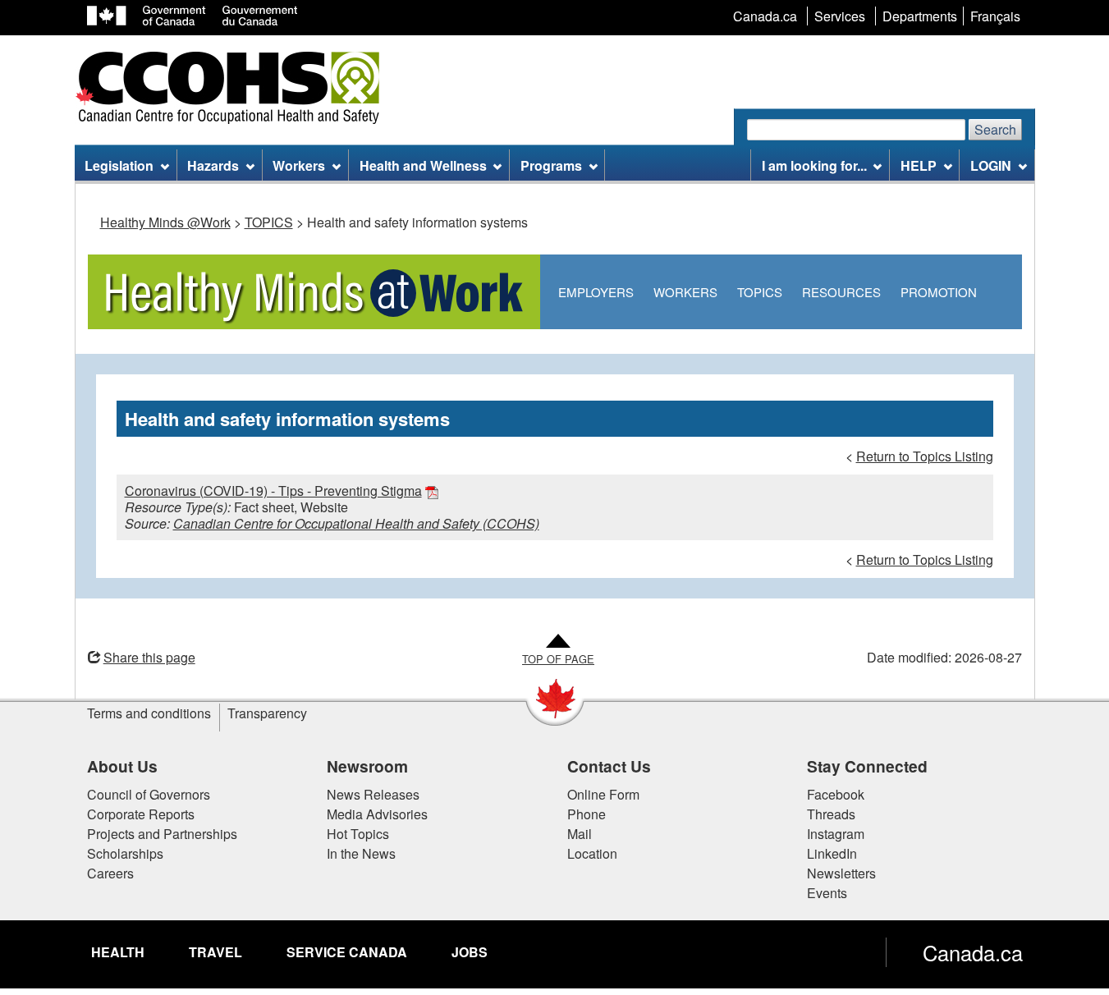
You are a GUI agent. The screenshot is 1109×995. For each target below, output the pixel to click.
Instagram (835, 833)
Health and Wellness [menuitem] (423, 165)
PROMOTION (938, 291)
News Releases (373, 794)
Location (592, 853)
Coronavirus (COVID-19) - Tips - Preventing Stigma (273, 490)
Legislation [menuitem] (119, 165)
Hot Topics (358, 833)
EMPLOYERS (596, 291)
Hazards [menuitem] (213, 165)
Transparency (267, 713)
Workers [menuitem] (299, 165)
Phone (586, 814)
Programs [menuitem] (551, 165)
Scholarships (125, 853)
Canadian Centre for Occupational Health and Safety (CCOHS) (356, 523)
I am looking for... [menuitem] (814, 165)
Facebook (835, 794)
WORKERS (685, 291)
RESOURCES (841, 291)
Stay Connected (867, 765)
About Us (122, 765)
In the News (361, 853)
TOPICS (269, 222)
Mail (579, 833)
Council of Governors (148, 794)
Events (827, 892)
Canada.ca (973, 952)
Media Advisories (377, 814)
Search (995, 129)
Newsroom (367, 765)
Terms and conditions (149, 713)
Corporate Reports (141, 814)
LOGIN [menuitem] (990, 165)
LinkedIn (832, 853)
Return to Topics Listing (924, 456)
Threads (831, 814)
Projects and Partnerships (162, 833)
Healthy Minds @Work (165, 222)
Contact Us (609, 765)
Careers (110, 873)
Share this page (149, 657)
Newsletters (841, 873)
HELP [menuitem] (918, 165)
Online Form (603, 794)
